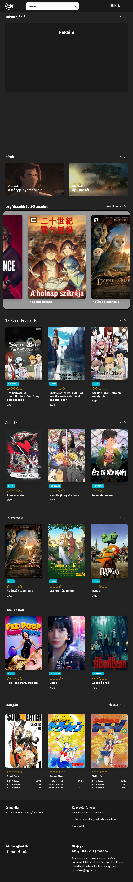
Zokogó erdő (100, 682)
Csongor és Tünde (61, 590)
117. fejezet (15, 781)
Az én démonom (102, 495)
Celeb (53, 682)
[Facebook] (8, 852)
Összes (113, 704)
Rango (96, 590)
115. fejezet (15, 787)
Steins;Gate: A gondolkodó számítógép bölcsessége (23, 396)
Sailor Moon (57, 776)
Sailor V (97, 776)
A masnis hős (15, 495)
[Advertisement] (66, 61)
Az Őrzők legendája (106, 301)
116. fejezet (15, 784)
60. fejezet (57, 781)
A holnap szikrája (40, 301)
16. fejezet (99, 781)
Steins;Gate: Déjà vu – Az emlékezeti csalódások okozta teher (66, 396)
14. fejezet (99, 787)
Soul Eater (14, 776)
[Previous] (121, 17)
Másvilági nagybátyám (64, 495)
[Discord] (25, 852)
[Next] (124, 17)
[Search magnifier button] (75, 6)
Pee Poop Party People (22, 682)
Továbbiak (112, 206)
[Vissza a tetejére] (127, 874)
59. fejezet (57, 784)
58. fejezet (57, 787)
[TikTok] (19, 852)
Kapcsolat (78, 826)
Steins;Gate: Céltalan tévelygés (106, 394)
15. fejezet (99, 784)
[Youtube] (13, 852)
